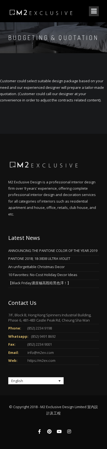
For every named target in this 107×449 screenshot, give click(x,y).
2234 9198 (44, 328)
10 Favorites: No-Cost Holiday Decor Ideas (42, 274)
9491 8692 (48, 336)
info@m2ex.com (40, 352)
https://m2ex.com (41, 360)
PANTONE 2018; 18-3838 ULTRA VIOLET (39, 258)
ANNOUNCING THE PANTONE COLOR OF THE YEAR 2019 (52, 250)
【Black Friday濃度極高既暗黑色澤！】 (39, 282)
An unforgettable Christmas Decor (36, 266)
